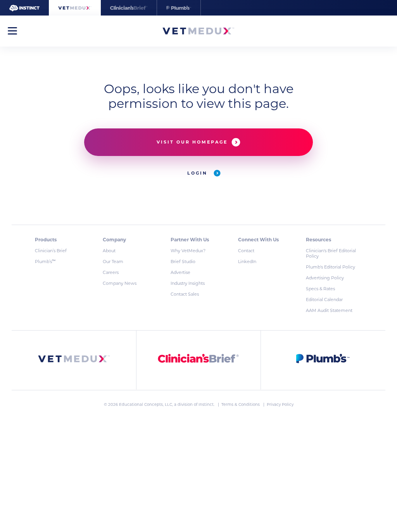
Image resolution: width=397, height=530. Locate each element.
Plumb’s (45, 261)
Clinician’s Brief (51, 250)
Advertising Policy (325, 278)
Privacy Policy (280, 404)
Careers (111, 272)
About (109, 250)
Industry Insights (188, 283)
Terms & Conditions (241, 404)
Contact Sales (185, 294)
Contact (246, 250)
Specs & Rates (320, 288)
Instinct (206, 404)
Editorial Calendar (324, 299)
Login (198, 173)
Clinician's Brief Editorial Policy (331, 253)
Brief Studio (183, 261)
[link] (74, 360)
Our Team (113, 261)
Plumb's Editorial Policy (330, 267)
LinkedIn (247, 261)
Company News (119, 283)
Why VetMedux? (188, 250)
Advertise (180, 272)
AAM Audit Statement (329, 310)
